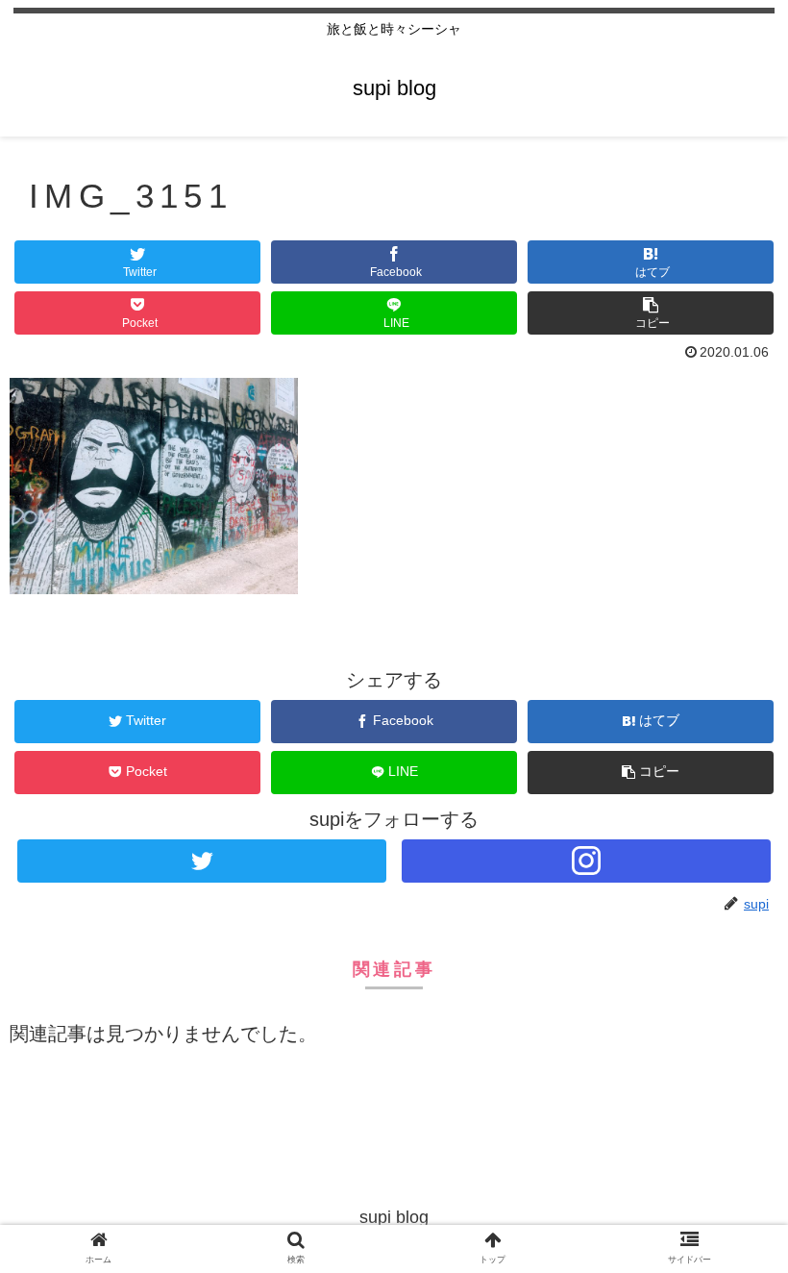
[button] (651, 313)
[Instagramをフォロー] (586, 861)
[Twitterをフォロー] (201, 861)
